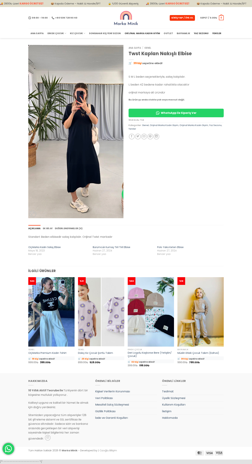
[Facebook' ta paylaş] (132, 136)
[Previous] (28, 325)
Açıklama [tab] (34, 228)
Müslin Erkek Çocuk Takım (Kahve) (198, 353)
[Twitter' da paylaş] (138, 136)
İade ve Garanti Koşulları (111, 418)
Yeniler (216, 33)
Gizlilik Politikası (105, 411)
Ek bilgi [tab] (47, 228)
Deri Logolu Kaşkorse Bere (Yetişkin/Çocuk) (150, 354)
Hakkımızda (170, 418)
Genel (147, 48)
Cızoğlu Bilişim (108, 450)
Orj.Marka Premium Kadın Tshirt (47, 353)
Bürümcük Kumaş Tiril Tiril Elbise (111, 247)
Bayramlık (183, 33)
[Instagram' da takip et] (48, 438)
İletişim (166, 411)
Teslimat (168, 391)
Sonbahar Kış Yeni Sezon (105, 33)
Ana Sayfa (37, 33)
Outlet (168, 33)
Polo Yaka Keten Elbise (170, 247)
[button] (182, 18)
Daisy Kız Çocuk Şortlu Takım (95, 353)
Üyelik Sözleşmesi (173, 398)
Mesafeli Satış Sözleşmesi (112, 405)
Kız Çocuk (76, 33)
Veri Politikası (104, 398)
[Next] (223, 325)
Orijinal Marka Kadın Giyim (142, 33)
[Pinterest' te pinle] (150, 136)
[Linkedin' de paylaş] (156, 136)
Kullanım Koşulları (173, 405)
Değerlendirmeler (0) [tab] (68, 228)
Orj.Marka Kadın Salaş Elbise (44, 247)
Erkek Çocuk (55, 33)
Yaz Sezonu (201, 33)
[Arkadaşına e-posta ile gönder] (144, 136)
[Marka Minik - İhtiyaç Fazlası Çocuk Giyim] (126, 18)
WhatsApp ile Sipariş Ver (178, 113)
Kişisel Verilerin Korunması (112, 391)
